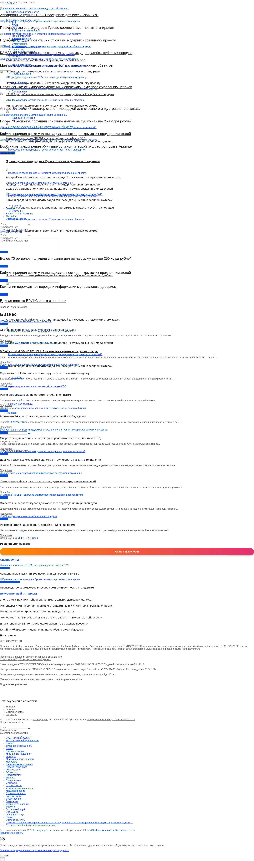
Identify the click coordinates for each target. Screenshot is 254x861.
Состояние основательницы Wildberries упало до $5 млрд (38, 329)
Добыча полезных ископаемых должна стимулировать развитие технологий (50, 459)
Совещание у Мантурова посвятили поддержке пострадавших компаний (48, 481)
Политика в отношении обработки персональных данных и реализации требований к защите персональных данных (69, 822)
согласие (51, 646)
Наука (9, 817)
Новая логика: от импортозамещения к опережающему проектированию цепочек (66, 87)
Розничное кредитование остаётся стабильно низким (35, 394)
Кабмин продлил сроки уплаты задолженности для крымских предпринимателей (65, 134)
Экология (17, 205)
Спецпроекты (13, 780)
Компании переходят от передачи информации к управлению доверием (58, 287)
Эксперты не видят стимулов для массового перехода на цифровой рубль (49, 503)
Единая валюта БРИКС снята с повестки (33, 301)
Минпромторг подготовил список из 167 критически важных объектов (56, 65)
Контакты (11, 706)
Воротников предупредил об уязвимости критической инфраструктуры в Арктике (66, 146)
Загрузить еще (7, 153)
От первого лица (15, 814)
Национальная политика (19, 404)
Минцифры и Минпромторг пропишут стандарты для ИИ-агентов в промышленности (56, 605)
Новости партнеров (16, 767)
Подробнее (6, 340)
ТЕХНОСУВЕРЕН (231, 646)
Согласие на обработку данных (52, 850)
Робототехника (14, 796)
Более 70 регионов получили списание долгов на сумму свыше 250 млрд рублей (66, 121)
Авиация (5, 568)
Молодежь (11, 761)
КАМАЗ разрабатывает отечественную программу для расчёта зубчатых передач (66, 53)
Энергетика (12, 801)
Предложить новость (11, 722)
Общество (11, 772)
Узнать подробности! (127, 551)
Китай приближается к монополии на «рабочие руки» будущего (42, 629)
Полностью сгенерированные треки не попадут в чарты (37, 611)
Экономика (12, 812)
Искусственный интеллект (20, 788)
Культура (11, 756)
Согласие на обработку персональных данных (25, 659)
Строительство (14, 785)
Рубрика (14, 307)
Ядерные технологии (17, 804)
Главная (4, 307)
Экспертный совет (16, 219)
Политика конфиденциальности (17, 850)
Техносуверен (40, 719)
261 (29, 538)
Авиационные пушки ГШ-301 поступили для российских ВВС (49, 15)
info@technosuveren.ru (99, 719)
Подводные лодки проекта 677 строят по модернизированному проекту (58, 40)
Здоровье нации (15, 751)
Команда (10, 709)
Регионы (10, 777)
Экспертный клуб (15, 809)
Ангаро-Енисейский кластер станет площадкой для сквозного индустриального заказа (70, 109)
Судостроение (13, 799)
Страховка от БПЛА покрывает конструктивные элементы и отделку (45, 373)
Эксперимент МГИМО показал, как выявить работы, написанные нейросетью (51, 617)
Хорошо (4, 856)
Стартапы (17, 211)
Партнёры (11, 413)
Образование (13, 769)
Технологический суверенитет (22, 740)
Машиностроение (15, 791)
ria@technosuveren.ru (123, 719)
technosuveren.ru (25, 646)
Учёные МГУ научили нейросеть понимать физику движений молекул (46, 599)
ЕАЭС (9, 748)
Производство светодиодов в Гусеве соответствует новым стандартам (57, 28)
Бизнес (10, 208)
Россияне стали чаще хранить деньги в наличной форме (38, 524)
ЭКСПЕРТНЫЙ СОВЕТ (18, 738)
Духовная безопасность (19, 746)
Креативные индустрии (18, 754)
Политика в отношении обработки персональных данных (31, 657)
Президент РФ (14, 775)
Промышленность (10, 582)
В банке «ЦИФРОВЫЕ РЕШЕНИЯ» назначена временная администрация (49, 351)
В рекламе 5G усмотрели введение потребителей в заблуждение (43, 416)
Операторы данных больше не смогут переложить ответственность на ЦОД (50, 438)
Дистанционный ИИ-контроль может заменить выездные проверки (44, 623)
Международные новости (20, 759)
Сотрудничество (15, 712)
